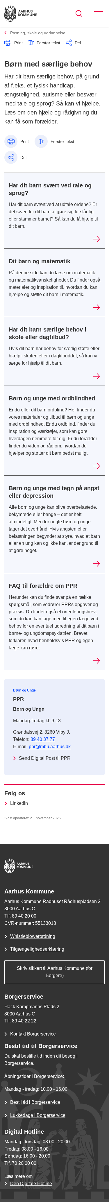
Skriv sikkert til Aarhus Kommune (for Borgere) (54, 972)
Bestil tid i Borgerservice (35, 1102)
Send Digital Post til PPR (45, 758)
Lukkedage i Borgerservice (37, 1115)
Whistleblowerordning (32, 936)
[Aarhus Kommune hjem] (20, 13)
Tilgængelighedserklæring (37, 949)
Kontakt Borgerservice (33, 1033)
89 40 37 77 (43, 739)
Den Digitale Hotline (31, 1183)
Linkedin (19, 803)
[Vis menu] (98, 13)
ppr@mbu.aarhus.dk (50, 746)
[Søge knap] (79, 13)
